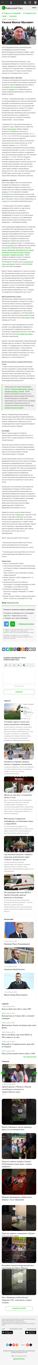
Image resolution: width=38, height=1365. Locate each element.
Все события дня (29, 1057)
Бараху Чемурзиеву (8, 250)
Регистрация (19, 686)
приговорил (12, 129)
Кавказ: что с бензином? (12, 13)
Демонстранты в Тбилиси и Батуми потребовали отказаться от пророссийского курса (16, 1089)
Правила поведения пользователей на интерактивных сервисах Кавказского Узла (19, 1351)
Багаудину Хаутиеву (17, 252)
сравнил (11, 89)
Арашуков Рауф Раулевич (14, 969)
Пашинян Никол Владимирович (17, 944)
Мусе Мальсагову (22, 250)
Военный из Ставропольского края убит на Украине (18, 1045)
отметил (5, 192)
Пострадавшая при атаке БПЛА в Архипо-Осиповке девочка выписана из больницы (17, 895)
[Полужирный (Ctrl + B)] (6, 665)
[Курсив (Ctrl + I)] (10, 665)
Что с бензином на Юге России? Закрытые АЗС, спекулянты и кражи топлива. (17, 1300)
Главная (4, 16)
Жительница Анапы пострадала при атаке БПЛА (19, 1026)
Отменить (19, 692)
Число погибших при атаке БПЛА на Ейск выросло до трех (17, 1035)
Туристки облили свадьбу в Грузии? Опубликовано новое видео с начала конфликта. (17, 1164)
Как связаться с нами (16, 1328)
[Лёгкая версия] (11, 2)
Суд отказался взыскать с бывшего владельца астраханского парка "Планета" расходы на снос (18, 857)
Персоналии (13, 16)
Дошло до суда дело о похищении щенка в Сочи (18, 796)
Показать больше (19, 1308)
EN (6, 2)
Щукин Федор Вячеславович (16, 994)
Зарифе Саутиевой (17, 255)
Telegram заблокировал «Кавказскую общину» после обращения (17, 1198)
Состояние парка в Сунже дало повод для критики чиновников (17, 722)
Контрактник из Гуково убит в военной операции (18, 1017)
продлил (11, 245)
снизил (27, 317)
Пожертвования (31, 1328)
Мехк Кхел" (20, 514)
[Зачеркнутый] (18, 665)
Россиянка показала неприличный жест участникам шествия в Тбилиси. (18, 1266)
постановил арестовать (24, 334)
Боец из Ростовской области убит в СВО (18, 1053)
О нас (3, 1328)
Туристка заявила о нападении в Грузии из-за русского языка (18, 1234)
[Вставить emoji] (24, 665)
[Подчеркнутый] (14, 665)
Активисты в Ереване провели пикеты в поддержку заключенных (18, 762)
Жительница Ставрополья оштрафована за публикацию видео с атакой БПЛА (18, 821)
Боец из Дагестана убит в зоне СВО (16, 1009)
